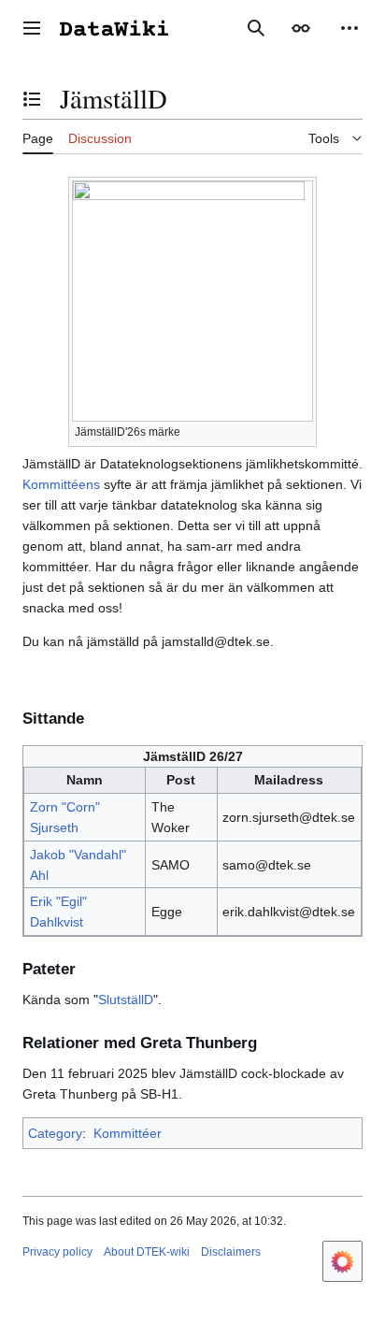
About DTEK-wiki (147, 1251)
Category (55, 1133)
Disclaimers (231, 1251)
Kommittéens (61, 484)
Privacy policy (57, 1251)
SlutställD (125, 999)
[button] (31, 28)
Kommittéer (127, 1133)
